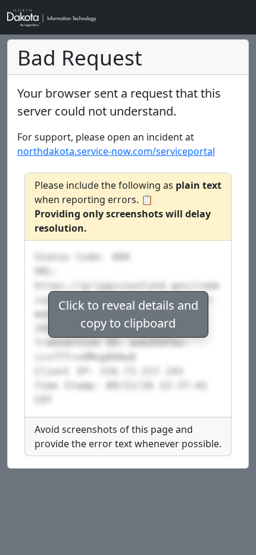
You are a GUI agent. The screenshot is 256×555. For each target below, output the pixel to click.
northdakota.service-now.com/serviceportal (116, 151)
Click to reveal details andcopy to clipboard (128, 314)
